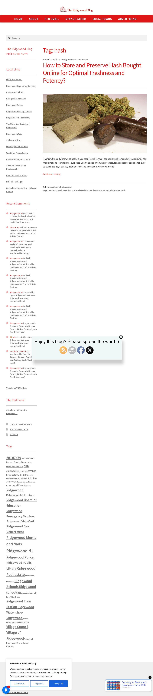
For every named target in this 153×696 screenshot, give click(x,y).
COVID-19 (23, 471)
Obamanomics (22, 482)
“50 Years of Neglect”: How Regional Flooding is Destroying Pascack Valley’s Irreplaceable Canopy (22, 247)
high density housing (18, 478)
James (71, 59)
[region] (39, 674)
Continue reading (52, 173)
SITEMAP (14, 434)
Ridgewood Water (14, 134)
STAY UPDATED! (75, 19)
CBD (26, 466)
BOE (21, 466)
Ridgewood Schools (15, 92)
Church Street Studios (16, 175)
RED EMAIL (52, 19)
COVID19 (31, 470)
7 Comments (82, 59)
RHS (29, 485)
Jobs (30, 478)
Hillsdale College (14, 181)
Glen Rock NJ (21, 475)
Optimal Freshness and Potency (87, 190)
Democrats (11, 475)
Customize (19, 683)
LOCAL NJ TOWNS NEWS (21, 424)
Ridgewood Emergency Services (20, 86)
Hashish (67, 190)
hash (60, 190)
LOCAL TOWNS (102, 19)
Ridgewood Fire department (19, 111)
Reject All (39, 683)
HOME (18, 19)
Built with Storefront (17, 692)
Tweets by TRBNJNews (16, 388)
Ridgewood (15, 490)
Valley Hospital (13, 140)
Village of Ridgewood (16, 98)
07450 (16, 458)
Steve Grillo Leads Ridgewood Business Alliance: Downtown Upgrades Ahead (22, 296)
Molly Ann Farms (14, 79)
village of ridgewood (61, 187)
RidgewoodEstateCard (20, 521)
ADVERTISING (127, 19)
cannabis (52, 190)
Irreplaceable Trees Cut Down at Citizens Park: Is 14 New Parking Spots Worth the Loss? (23, 327)
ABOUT (33, 19)
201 (9, 458)
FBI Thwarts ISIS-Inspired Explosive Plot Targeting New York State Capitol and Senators (22, 218)
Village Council (17, 626)
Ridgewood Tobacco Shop (18, 159)
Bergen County (28, 458)
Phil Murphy (21, 485)
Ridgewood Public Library (18, 117)
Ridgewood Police (14, 105)
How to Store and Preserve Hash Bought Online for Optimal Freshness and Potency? (92, 72)
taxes (25, 618)
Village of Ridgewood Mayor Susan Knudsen (19, 643)
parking (12, 485)
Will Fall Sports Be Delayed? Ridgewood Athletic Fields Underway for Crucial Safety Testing (23, 231)
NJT (14, 482)
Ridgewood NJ (19, 551)
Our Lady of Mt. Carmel (17, 146)
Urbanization (11, 622)
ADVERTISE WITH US (19, 429)
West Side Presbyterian (17, 153)
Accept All (58, 683)
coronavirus (12, 471)
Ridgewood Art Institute (20, 495)
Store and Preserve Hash (114, 190)
